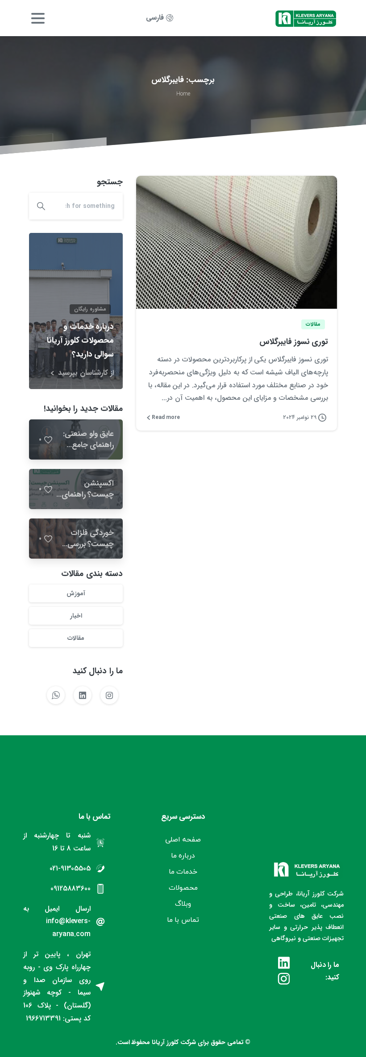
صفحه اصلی (183, 839)
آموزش (76, 593)
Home (183, 94)
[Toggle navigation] (38, 18)
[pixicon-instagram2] (284, 980)
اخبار (76, 616)
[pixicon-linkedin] (284, 964)
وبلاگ (183, 903)
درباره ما (183, 855)
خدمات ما (183, 871)
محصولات (183, 887)
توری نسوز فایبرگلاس (293, 342)
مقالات (75, 638)
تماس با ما (183, 919)
